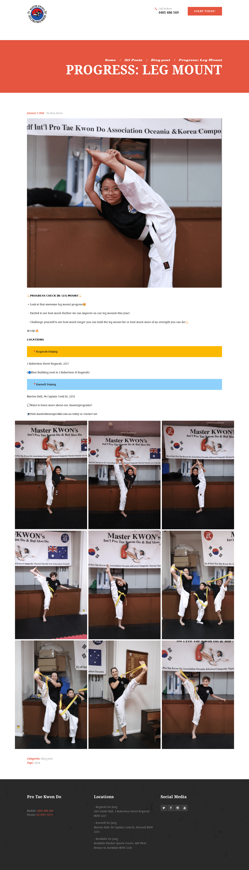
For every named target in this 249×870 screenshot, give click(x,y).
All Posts (133, 60)
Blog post (160, 60)
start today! (204, 11)
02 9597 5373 (45, 814)
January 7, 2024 (35, 113)
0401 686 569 (169, 12)
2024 (37, 762)
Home (110, 60)
